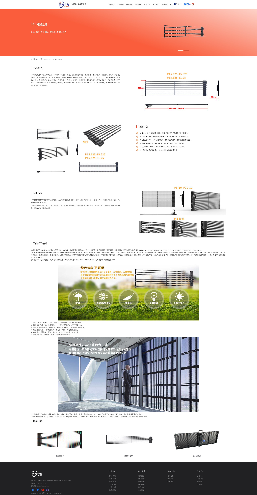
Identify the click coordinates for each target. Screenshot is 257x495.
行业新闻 (200, 484)
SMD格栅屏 (128, 456)
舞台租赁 (141, 487)
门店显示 (141, 479)
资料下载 (171, 481)
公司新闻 (200, 481)
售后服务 (171, 476)
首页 (45, 59)
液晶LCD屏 (112, 490)
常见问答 (171, 479)
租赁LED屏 (112, 487)
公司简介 (200, 476)
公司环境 (200, 479)
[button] (180, 50)
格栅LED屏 (58, 59)
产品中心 (50, 59)
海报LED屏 (112, 481)
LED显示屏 (112, 484)
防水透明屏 (197, 456)
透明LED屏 (112, 476)
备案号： (44, 493)
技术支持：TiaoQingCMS (54, 493)
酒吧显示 (141, 481)
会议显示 (141, 490)
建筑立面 (141, 476)
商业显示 (141, 484)
